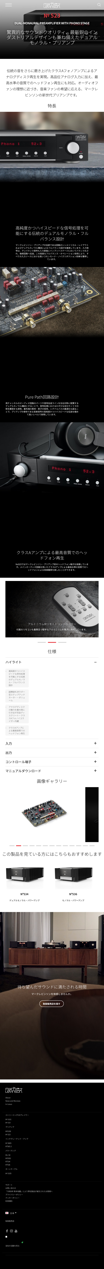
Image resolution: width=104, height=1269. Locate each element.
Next (93, 611)
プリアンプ (9, 1127)
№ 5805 (8, 1143)
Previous (10, 611)
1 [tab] (41, 642)
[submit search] (100, 5)
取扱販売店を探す (51, 1003)
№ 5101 (8, 1119)
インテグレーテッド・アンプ (16, 1138)
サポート (8, 1185)
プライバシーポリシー (14, 1194)
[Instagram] (11, 1231)
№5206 (8, 1131)
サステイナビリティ (13, 1242)
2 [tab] (52, 642)
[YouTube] (16, 1231)
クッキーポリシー (12, 1197)
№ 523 (7, 1134)
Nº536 (73, 894)
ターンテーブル (11, 1169)
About (7, 1097)
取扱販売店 (9, 1221)
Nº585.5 (8, 1146)
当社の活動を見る (12, 1245)
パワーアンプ (10, 1150)
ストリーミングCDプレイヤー (17, 1115)
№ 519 (7, 1122)
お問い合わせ (10, 1188)
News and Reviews (12, 1101)
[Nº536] (73, 874)
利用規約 (8, 1201)
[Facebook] (7, 1231)
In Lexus (8, 1104)
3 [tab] (62, 642)
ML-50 (7, 1155)
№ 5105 (8, 1173)
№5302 (8, 1158)
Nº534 (24, 894)
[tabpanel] (52, 609)
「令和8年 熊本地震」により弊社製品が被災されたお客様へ (29, 1191)
